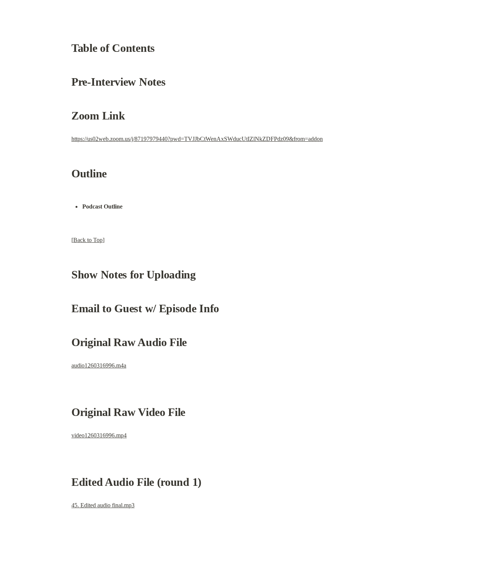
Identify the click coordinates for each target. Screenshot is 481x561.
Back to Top (88, 240)
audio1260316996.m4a (98, 365)
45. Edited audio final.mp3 (103, 505)
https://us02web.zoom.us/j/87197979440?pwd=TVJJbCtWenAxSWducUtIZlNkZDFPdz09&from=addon (197, 139)
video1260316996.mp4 (99, 435)
